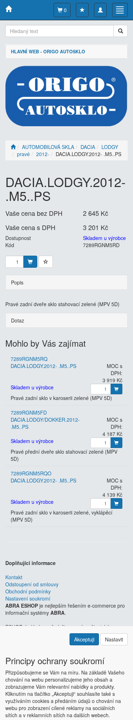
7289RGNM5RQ (29, 358)
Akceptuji (84, 639)
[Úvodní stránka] (13, 146)
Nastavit (114, 639)
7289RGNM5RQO (31, 473)
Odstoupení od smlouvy (32, 584)
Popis (17, 282)
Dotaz (17, 320)
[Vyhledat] (120, 31)
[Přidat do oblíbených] (46, 262)
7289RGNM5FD (29, 412)
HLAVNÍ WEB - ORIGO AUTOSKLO (48, 51)
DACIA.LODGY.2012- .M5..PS (43, 365)
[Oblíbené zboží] (82, 10)
